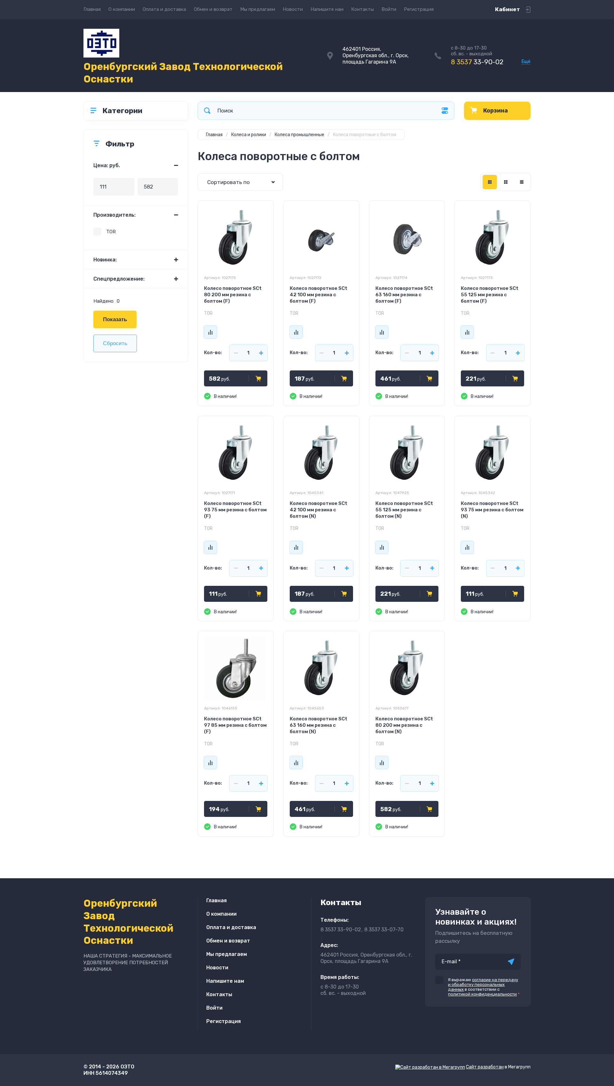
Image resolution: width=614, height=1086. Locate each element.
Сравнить (210, 332)
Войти (389, 9)
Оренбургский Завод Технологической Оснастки (183, 73)
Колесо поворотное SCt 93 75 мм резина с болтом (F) (235, 509)
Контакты (362, 9)
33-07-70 (384, 930)
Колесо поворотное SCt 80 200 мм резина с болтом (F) (233, 294)
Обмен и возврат (213, 9)
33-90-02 (477, 62)
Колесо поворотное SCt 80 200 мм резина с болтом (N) (404, 725)
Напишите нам (327, 9)
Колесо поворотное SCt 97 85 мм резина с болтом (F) (235, 725)
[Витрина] (490, 182)
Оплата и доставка (164, 9)
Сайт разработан (485, 1067)
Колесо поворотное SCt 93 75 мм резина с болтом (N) (492, 509)
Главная (92, 9)
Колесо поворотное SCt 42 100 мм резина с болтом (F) (318, 294)
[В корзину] (258, 378)
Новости (293, 9)
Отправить (511, 962)
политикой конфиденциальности (482, 994)
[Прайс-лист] (522, 182)
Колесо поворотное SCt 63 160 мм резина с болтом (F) (404, 294)
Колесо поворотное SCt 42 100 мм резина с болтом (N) (318, 509)
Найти (207, 111)
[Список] (506, 182)
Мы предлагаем (257, 9)
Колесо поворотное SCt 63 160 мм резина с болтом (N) (318, 725)
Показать (115, 319)
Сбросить (115, 343)
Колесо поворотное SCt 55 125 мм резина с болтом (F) (489, 294)
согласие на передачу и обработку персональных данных (483, 984)
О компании (121, 9)
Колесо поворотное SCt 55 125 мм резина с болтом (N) (404, 509)
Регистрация (419, 9)
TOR (111, 232)
